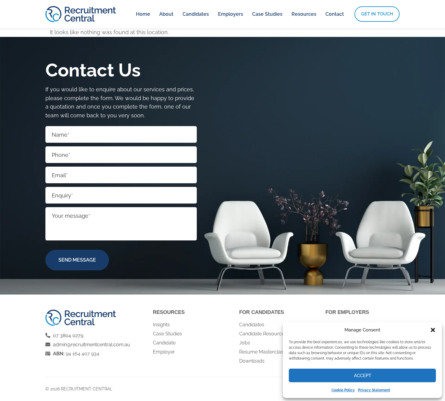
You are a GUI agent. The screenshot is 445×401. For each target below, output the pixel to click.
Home (143, 14)
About (166, 14)
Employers (230, 14)
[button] (433, 330)
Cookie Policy (343, 390)
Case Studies (267, 14)
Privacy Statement (374, 390)
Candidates (196, 14)
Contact (334, 14)
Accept (362, 375)
